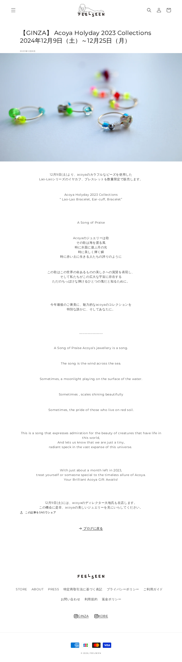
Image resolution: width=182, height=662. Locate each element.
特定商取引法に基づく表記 (82, 589)
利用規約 (91, 599)
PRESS (53, 589)
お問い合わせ (70, 599)
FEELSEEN (95, 653)
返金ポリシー (111, 599)
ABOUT (38, 589)
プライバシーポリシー (123, 589)
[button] (13, 10)
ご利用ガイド (153, 589)
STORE (21, 589)
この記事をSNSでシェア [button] (40, 512)
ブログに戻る (93, 528)
